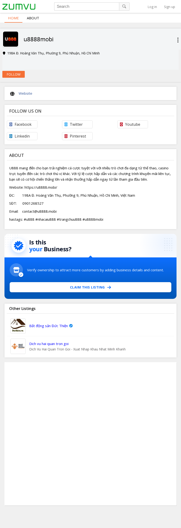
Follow (14, 74)
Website (25, 93)
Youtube (132, 124)
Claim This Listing (87, 287)
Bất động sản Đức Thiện (48, 325)
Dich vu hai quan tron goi (49, 343)
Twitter (76, 124)
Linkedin (22, 136)
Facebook (23, 124)
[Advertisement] (90, 433)
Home (13, 18)
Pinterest (78, 136)
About (33, 18)
